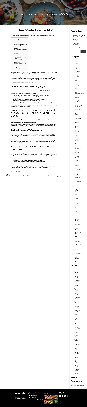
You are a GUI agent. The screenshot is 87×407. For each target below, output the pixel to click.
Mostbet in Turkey (77, 172)
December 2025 (77, 280)
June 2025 (76, 288)
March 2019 (76, 373)
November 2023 (77, 310)
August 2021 (76, 345)
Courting (76, 111)
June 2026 (76, 272)
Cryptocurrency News (78, 118)
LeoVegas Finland (77, 151)
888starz (76, 80)
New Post (76, 185)
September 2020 (77, 358)
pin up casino (77, 203)
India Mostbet (77, 136)
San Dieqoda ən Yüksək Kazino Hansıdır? (21, 46)
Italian (75, 143)
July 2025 (76, 286)
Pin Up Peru (76, 204)
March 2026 (76, 276)
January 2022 (76, 339)
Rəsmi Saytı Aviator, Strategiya (19, 68)
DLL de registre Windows (78, 123)
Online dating (77, 194)
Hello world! (82, 385)
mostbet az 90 (77, 166)
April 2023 (76, 319)
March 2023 (76, 320)
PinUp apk (76, 206)
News (75, 186)
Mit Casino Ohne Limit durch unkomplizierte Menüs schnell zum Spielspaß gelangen (77, 42)
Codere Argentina (77, 109)
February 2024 (77, 306)
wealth (76, 236)
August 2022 (76, 330)
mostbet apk (76, 165)
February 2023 (77, 322)
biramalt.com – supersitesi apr (79, 93)
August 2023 (76, 314)
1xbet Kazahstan (77, 75)
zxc (75, 245)
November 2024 (77, 297)
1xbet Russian (77, 76)
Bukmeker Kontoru (17, 62)
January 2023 (76, 323)
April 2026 (76, 275)
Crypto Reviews (77, 115)
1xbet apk (76, 67)
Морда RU (76, 249)
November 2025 (77, 281)
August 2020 (76, 360)
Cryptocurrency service (78, 119)
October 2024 (77, 298)
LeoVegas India (77, 152)
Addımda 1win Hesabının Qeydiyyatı (20, 41)
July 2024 (76, 299)
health (75, 134)
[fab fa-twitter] (62, 396)
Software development (78, 221)
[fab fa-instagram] (67, 396)
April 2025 (76, 290)
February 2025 (77, 293)
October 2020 (77, 357)
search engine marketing (78, 212)
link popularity (77, 156)
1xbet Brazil (76, 72)
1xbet (75, 66)
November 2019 (77, 369)
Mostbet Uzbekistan (78, 181)
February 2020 (77, 366)
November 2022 (77, 326)
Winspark (76, 242)
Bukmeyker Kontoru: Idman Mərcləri (20, 63)
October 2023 (77, 311)
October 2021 (77, 343)
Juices (75, 147)
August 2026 (76, 269)
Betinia (76, 92)
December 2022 (77, 324)
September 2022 (77, 328)
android (76, 83)
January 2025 (76, 294)
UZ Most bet (76, 228)
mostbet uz (76, 178)
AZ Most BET (76, 84)
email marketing (77, 126)
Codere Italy (76, 110)
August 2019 (76, 370)
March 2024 (76, 305)
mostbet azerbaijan (78, 168)
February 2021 (77, 353)
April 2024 (76, 303)
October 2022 (77, 327)
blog (75, 98)
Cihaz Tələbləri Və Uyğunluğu (19, 45)
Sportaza (76, 223)
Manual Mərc (16, 48)
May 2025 (76, 289)
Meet (75, 161)
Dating (76, 121)
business (76, 102)
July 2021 (76, 347)
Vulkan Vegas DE (77, 229)
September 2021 (77, 344)
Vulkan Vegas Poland (78, 232)
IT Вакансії (76, 140)
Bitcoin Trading (77, 97)
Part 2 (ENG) (76, 198)
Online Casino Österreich (78, 191)
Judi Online (76, 144)
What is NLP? (76, 238)
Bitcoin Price (76, 96)
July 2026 (76, 271)
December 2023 (77, 309)
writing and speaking (78, 244)
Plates (75, 207)
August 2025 (76, 285)
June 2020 (76, 361)
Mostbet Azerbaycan (78, 169)
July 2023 (76, 315)
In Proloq (15, 67)
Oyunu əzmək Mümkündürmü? (19, 54)
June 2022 (76, 332)
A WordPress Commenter (75, 385)
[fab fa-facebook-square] (60, 396)
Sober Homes (77, 219)
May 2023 (76, 318)
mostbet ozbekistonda (78, 176)
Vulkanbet (76, 233)
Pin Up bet (76, 202)
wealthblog (76, 237)
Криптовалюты (77, 246)
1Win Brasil (76, 63)
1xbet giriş (76, 73)
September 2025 (77, 284)
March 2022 (76, 336)
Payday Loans (77, 199)
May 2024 (76, 302)
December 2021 (77, 340)
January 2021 (76, 354)
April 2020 (76, 364)
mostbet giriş (77, 170)
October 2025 (77, 282)
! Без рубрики (77, 60)
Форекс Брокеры (77, 258)
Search (72, 49)
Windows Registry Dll (78, 241)
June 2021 (76, 348)
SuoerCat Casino (77, 224)
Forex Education (77, 131)
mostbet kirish (77, 174)
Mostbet (76, 164)
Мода (75, 248)
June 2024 (76, 301)
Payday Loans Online (78, 200)
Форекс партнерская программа (79, 261)
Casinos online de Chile (78, 105)
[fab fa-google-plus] (65, 396)
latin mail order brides (78, 149)
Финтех (76, 257)
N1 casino (76, 182)
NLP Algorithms (77, 189)
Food (75, 130)
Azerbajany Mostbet (78, 85)
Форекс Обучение (77, 259)
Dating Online (77, 122)
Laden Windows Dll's (78, 148)
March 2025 (76, 292)
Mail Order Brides (77, 157)
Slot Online (76, 216)
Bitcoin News (77, 94)
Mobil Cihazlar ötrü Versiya (18, 55)
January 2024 (76, 307)
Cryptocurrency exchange (78, 117)
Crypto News (76, 114)
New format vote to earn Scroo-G (80, 183)
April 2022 (76, 335)
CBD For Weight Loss (78, 106)
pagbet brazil (76, 195)
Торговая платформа (78, 255)
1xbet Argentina (77, 68)
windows (76, 240)
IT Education (76, 139)
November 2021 (77, 341)
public (75, 210)
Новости (76, 250)
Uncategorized (77, 227)
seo (75, 215)
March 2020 (76, 365)
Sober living (76, 220)
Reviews (76, 211)
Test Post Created (75, 44)
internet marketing (77, 138)
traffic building (77, 225)
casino (76, 104)
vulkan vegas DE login (78, 231)
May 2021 (76, 349)
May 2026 (76, 273)
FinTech (76, 128)
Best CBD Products (77, 89)
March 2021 (76, 352)
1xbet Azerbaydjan (77, 71)
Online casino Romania (78, 193)
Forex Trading (77, 132)
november (76, 190)
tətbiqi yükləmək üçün (42, 79)
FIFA (75, 127)
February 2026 (77, 277)
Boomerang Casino (78, 101)
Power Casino (77, 208)
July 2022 (76, 331)
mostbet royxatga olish (78, 177)
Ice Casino (76, 135)
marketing (76, 160)
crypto (76, 113)
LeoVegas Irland (77, 153)
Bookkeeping (77, 100)
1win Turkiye (76, 64)
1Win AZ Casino (17, 171)
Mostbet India (77, 173)
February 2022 (77, 337)
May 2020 (76, 362)
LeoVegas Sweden (77, 155)
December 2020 (77, 356)
